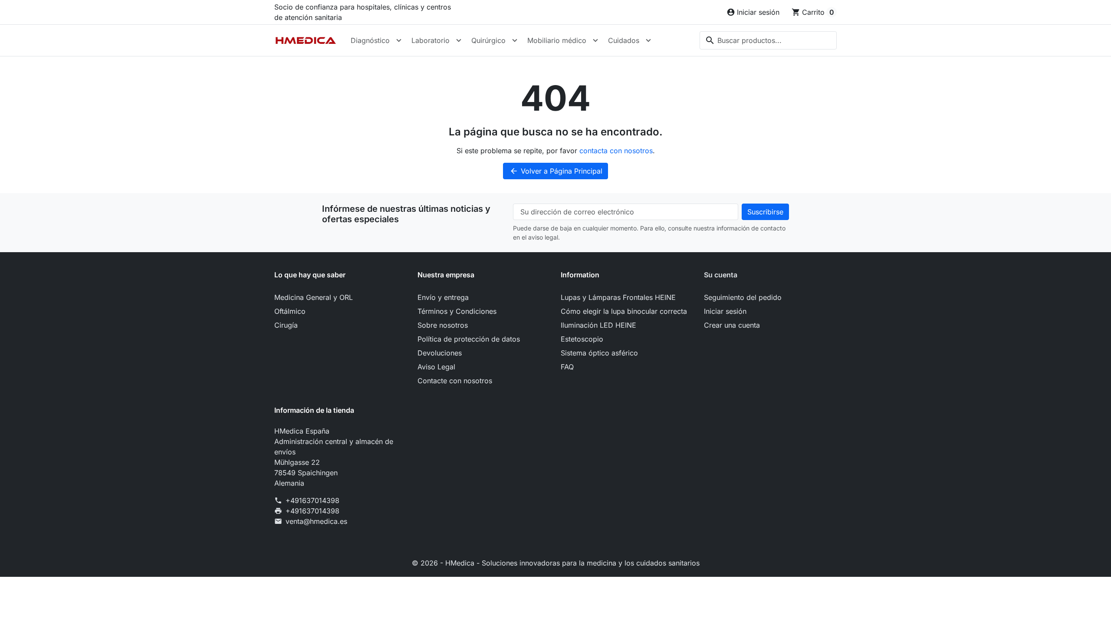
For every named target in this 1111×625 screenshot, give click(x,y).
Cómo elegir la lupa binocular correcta (624, 311)
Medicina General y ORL (313, 297)
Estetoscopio (582, 339)
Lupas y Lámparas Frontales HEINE (618, 297)
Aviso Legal (436, 366)
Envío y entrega (443, 297)
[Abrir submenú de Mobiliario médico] (595, 40)
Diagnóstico (370, 40)
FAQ (567, 366)
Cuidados (623, 40)
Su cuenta (720, 274)
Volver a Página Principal (555, 171)
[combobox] (768, 40)
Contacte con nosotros (454, 380)
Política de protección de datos (468, 339)
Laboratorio (430, 40)
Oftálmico (290, 311)
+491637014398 (312, 500)
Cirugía (286, 325)
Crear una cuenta (732, 325)
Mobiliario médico (556, 40)
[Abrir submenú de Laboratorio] (458, 40)
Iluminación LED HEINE (598, 325)
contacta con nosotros (616, 150)
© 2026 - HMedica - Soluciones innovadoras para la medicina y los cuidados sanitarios (556, 563)
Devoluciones (439, 353)
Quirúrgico (488, 40)
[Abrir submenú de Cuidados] (648, 40)
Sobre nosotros (442, 325)
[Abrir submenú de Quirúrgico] (514, 40)
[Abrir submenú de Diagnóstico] (398, 40)
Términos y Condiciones (456, 311)
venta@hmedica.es (316, 521)
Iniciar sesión (725, 311)
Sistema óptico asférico (599, 353)
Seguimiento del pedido (743, 297)
